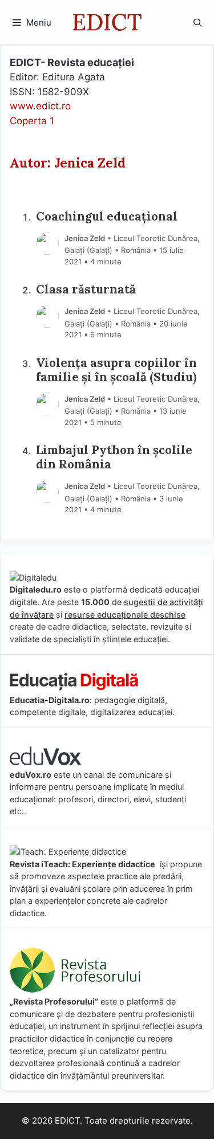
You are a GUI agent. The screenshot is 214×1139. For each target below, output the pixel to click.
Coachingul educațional (106, 217)
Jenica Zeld (84, 238)
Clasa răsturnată (86, 290)
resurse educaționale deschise (124, 614)
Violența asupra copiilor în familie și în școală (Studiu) (116, 370)
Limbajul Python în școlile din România (114, 457)
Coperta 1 (32, 120)
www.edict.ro (40, 106)
